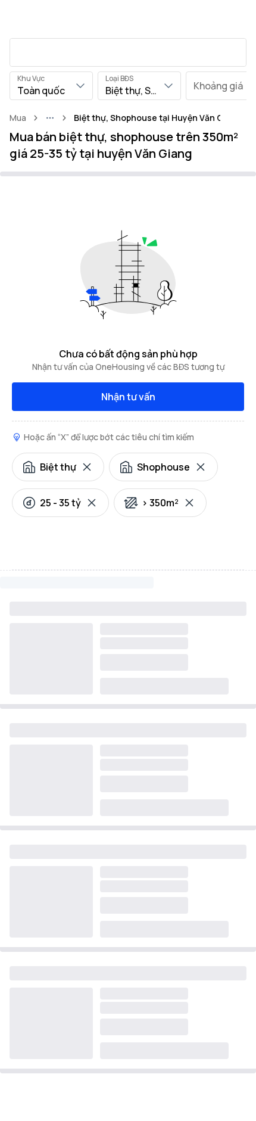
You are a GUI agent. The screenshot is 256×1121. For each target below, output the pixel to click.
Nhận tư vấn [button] (128, 396)
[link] (157, 118)
